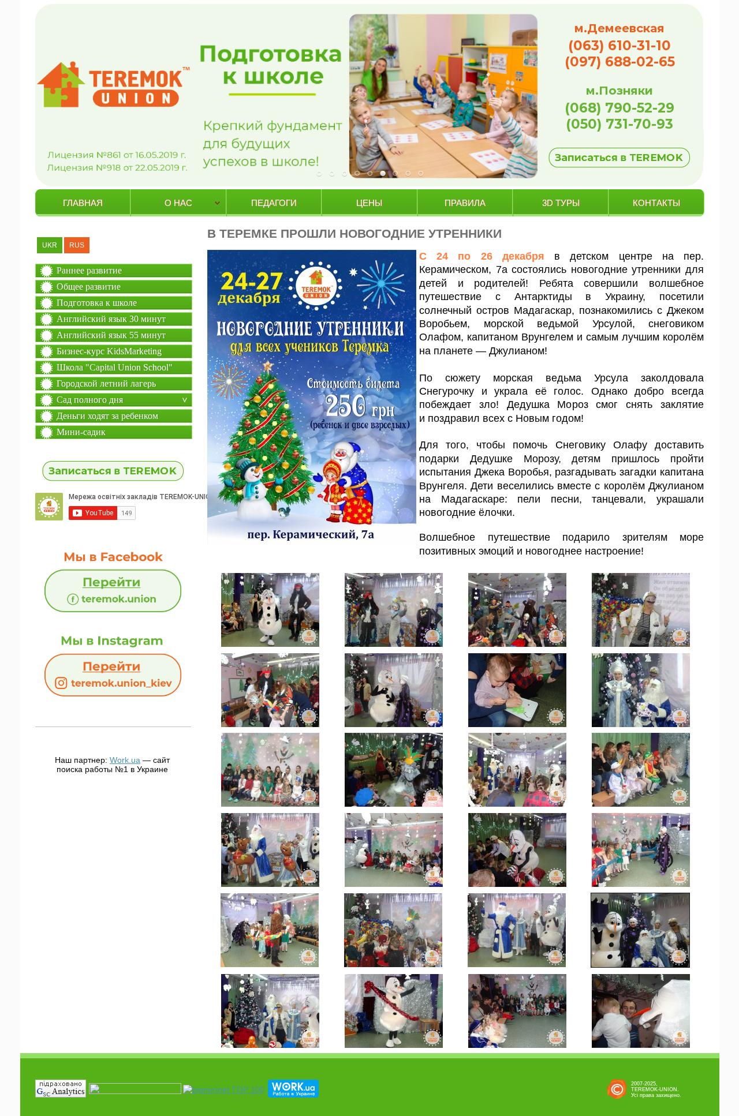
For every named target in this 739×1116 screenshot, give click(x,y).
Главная (83, 203)
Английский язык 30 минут (111, 319)
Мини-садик (81, 432)
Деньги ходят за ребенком (107, 416)
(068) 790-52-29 (619, 108)
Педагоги (274, 203)
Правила (465, 203)
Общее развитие (89, 286)
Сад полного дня (90, 400)
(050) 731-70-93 (619, 124)
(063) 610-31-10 (619, 46)
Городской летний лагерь (106, 383)
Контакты (656, 203)
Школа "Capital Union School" (115, 367)
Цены (369, 203)
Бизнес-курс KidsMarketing (109, 351)
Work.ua (125, 760)
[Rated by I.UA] (135, 1091)
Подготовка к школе (97, 303)
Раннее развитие (89, 270)
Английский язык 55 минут (111, 335)
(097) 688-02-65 (620, 62)
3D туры (561, 203)
